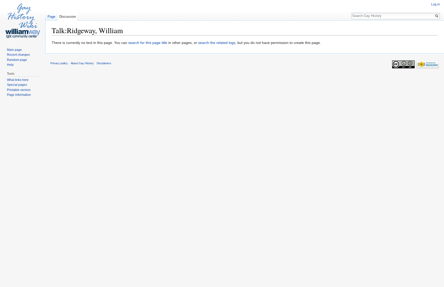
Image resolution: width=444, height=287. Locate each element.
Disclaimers (104, 63)
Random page (17, 60)
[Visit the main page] (22, 20)
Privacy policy (59, 63)
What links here (18, 80)
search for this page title (147, 43)
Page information (19, 95)
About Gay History (82, 63)
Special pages (17, 85)
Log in (435, 4)
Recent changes (18, 55)
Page (51, 16)
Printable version (19, 90)
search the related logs (216, 43)
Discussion (67, 16)
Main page (14, 50)
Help (10, 65)
